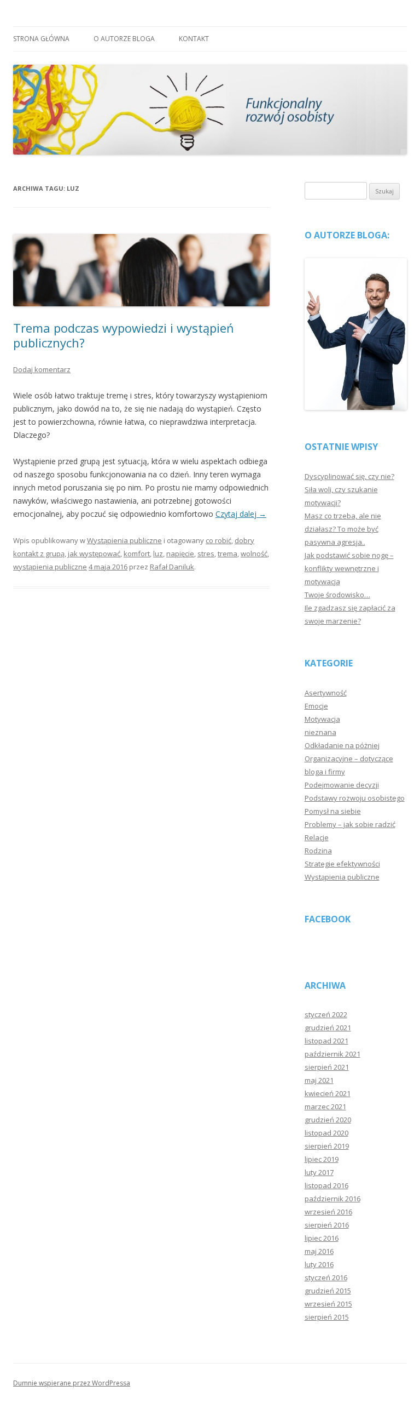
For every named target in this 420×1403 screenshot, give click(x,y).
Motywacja (322, 719)
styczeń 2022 (326, 1014)
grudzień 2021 (328, 1028)
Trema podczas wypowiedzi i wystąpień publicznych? (123, 335)
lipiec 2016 (322, 1238)
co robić (218, 540)
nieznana (320, 732)
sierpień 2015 (327, 1317)
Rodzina (318, 851)
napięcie (180, 553)
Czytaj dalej (240, 514)
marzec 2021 (325, 1106)
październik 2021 (332, 1054)
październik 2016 (332, 1199)
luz (158, 553)
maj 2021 (319, 1080)
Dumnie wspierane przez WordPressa (71, 1383)
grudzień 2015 (328, 1291)
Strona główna (41, 38)
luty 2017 (319, 1172)
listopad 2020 (326, 1133)
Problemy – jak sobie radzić (350, 824)
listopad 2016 (326, 1185)
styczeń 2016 (326, 1277)
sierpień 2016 (327, 1225)
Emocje (316, 706)
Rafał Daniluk (172, 567)
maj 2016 (319, 1251)
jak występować (94, 553)
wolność (254, 553)
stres (205, 553)
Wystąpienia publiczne (124, 540)
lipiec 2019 (322, 1159)
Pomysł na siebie (333, 811)
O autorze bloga (124, 38)
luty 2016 (319, 1264)
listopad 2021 (326, 1041)
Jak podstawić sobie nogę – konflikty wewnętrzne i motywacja (349, 568)
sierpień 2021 (327, 1067)
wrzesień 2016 (328, 1212)
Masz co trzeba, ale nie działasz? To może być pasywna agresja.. (343, 529)
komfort (137, 553)
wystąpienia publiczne (50, 567)
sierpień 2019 (327, 1146)
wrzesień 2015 (328, 1304)
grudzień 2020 (328, 1120)
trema (227, 553)
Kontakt (194, 38)
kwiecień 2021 (328, 1093)
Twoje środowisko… (337, 595)
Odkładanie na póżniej (342, 745)
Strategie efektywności (342, 864)
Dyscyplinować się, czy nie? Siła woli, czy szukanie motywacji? (349, 489)
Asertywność (326, 693)
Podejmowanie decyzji (342, 785)
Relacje (317, 837)
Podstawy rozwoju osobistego (355, 798)
